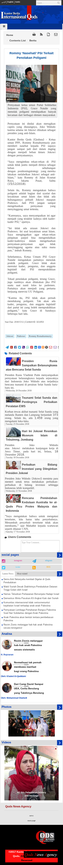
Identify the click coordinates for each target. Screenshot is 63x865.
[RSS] (41, 35)
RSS (48, 567)
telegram (48, 560)
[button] (56, 35)
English (10, 2)
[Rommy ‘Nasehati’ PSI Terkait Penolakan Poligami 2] (31, 83)
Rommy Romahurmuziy (40, 336)
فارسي (4, 2)
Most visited (22, 573)
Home (9, 35)
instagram (18, 560)
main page (31, 820)
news (31, 815)
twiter (18, 567)
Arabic (17, 2)
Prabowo (21, 336)
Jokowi (9, 336)
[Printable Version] (34, 35)
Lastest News (7, 573)
